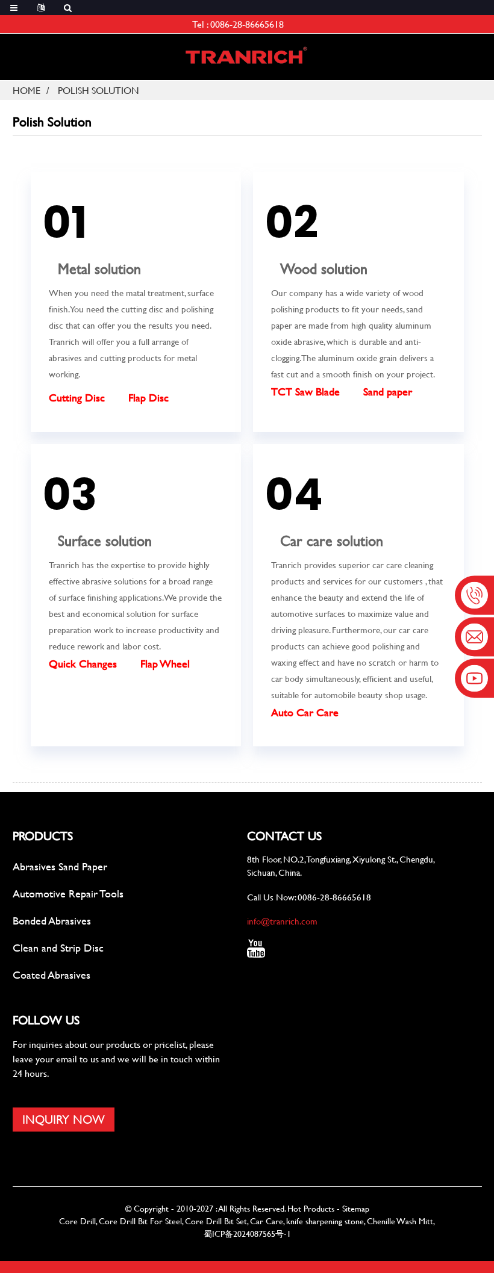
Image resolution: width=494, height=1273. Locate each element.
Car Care (266, 1221)
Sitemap (355, 1208)
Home (26, 90)
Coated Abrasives (51, 975)
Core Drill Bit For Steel (140, 1221)
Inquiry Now (63, 1119)
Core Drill (77, 1221)
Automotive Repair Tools (68, 893)
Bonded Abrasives (52, 920)
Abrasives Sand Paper (60, 866)
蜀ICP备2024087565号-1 (247, 1233)
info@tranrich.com (282, 921)
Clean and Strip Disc (58, 948)
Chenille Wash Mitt (400, 1221)
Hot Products (310, 1208)
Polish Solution (98, 90)
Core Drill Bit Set (216, 1221)
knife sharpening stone (325, 1221)
